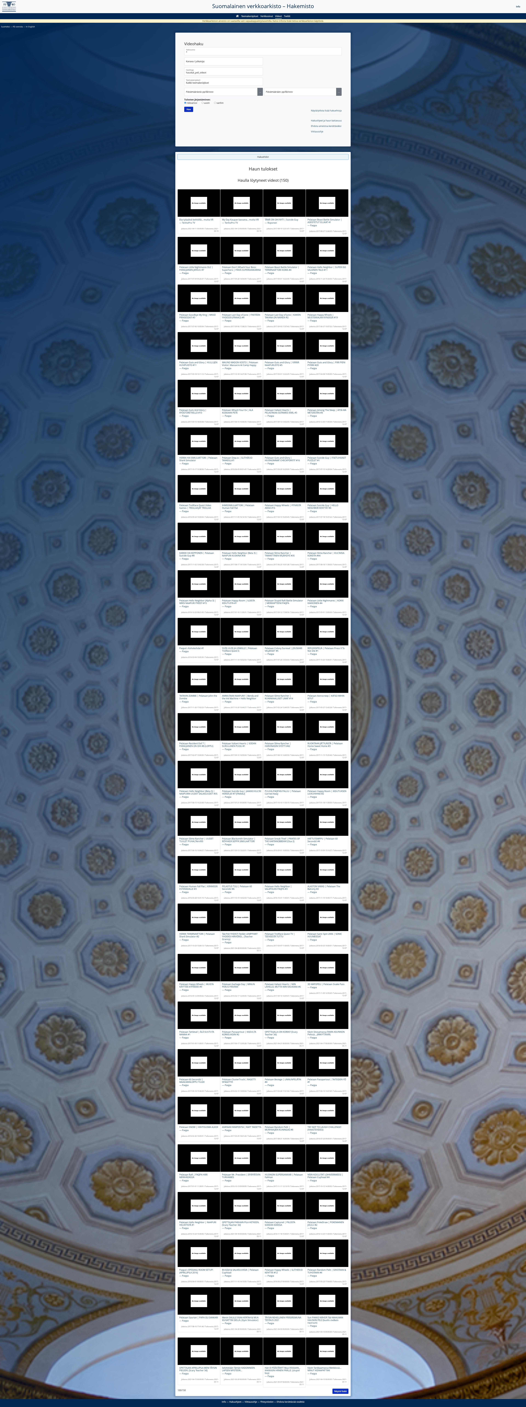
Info (518, 6)
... (260, 91)
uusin (207, 102)
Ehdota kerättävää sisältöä (290, 1401)
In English (30, 26)
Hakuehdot (263, 156)
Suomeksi (5, 26)
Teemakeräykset (249, 16)
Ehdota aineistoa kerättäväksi (326, 126)
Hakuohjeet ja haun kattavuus (326, 120)
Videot (278, 16)
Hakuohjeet (235, 1401)
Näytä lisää (340, 1391)
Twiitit (287, 16)
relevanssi (192, 102)
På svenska (18, 26)
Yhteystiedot (266, 1401)
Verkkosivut (266, 16)
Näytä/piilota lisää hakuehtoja (326, 110)
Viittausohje (317, 131)
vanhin (220, 102)
